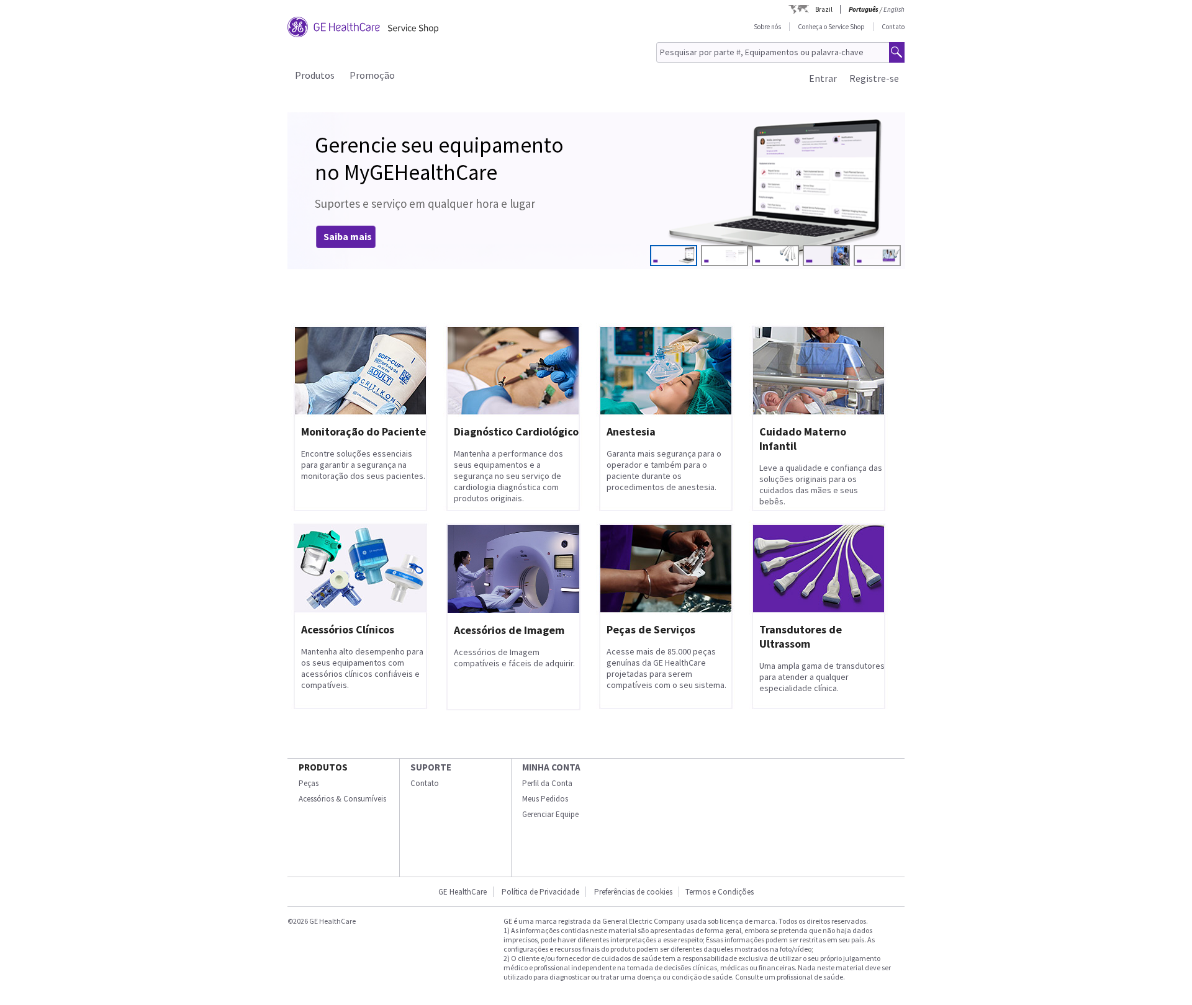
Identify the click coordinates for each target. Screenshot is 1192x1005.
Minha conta (551, 767)
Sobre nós (767, 26)
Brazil (824, 9)
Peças (308, 783)
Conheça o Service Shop (831, 26)
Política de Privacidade (540, 892)
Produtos (315, 75)
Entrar (823, 78)
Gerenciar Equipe (550, 814)
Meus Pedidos (545, 798)
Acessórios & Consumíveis (342, 798)
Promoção (372, 75)
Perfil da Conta (547, 783)
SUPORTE (430, 767)
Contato (893, 26)
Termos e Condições (719, 892)
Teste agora (350, 236)
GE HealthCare (462, 892)
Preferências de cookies (633, 892)
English (894, 9)
